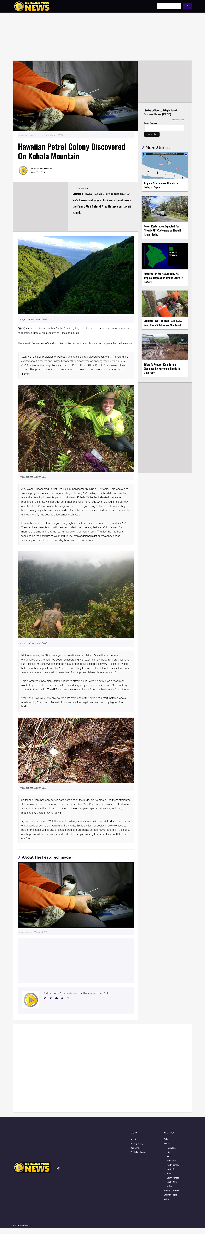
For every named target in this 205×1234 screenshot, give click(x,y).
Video (166, 1199)
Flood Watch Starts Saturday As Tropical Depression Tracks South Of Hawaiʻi (163, 278)
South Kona (172, 1182)
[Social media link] (45, 998)
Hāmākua (171, 1148)
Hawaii (167, 1143)
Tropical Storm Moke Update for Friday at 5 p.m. (161, 185)
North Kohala (173, 1165)
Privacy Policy (137, 1143)
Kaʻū (169, 1156)
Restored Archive (171, 1190)
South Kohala (173, 1178)
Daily (166, 1139)
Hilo (168, 1152)
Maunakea (171, 1160)
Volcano (170, 1186)
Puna (169, 1173)
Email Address (151, 123)
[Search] (187, 6)
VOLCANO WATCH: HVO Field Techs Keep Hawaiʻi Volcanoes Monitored (163, 323)
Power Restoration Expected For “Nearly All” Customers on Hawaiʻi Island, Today (162, 230)
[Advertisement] (102, 36)
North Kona (172, 1169)
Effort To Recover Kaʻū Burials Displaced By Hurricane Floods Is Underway (162, 368)
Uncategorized (170, 1195)
